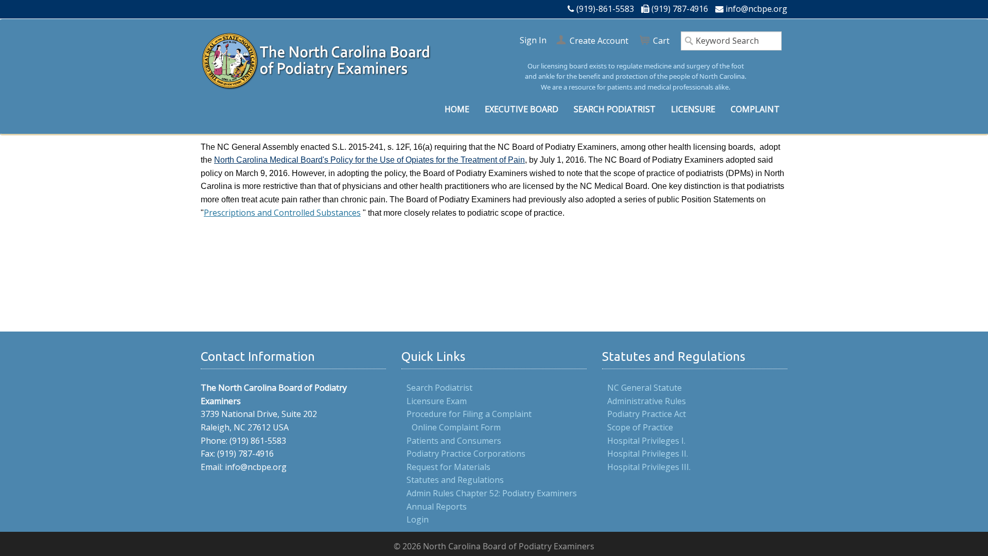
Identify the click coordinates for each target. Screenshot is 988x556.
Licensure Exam (437, 401)
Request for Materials (448, 467)
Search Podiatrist (615, 109)
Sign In (533, 40)
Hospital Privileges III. (649, 467)
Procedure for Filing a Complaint (469, 414)
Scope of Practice (640, 427)
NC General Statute (644, 387)
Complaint (755, 109)
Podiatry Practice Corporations (466, 453)
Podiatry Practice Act (646, 414)
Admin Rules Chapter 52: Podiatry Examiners (492, 493)
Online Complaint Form (456, 427)
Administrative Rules (646, 401)
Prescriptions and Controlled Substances (282, 212)
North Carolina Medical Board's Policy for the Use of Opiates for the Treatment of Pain (369, 159)
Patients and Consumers (454, 440)
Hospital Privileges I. (646, 440)
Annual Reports (437, 506)
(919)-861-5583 (605, 8)
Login (418, 519)
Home (457, 109)
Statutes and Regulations (455, 479)
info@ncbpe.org (756, 8)
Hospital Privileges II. (647, 453)
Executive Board (521, 109)
